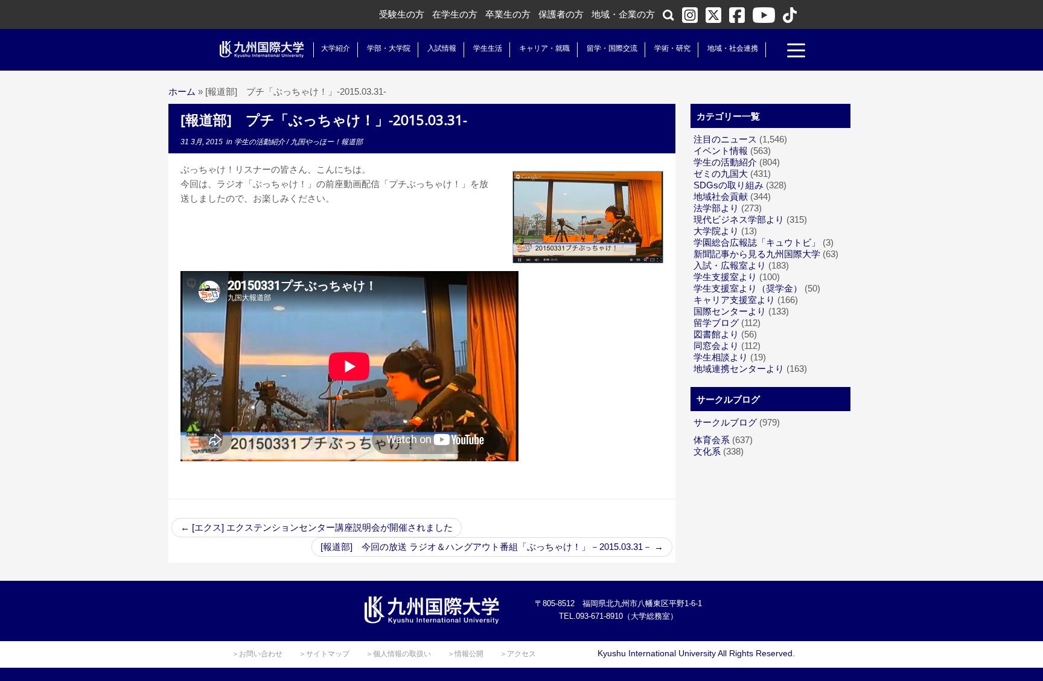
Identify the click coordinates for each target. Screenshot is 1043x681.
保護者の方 (561, 14)
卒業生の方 (508, 14)
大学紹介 (335, 48)
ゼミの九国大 (721, 173)
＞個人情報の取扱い (398, 654)
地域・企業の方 (623, 14)
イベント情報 (721, 150)
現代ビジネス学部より (739, 219)
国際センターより (730, 311)
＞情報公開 (465, 654)
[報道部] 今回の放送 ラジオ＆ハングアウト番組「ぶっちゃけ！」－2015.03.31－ (492, 547)
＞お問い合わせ (257, 654)
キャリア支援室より (734, 300)
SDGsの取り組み (729, 185)
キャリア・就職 (544, 48)
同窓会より (716, 345)
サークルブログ (725, 422)
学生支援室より (725, 277)
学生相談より (721, 357)
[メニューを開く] (796, 52)
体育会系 (712, 440)
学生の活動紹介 (260, 142)
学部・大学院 (388, 48)
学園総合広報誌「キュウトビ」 (757, 242)
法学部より (716, 208)
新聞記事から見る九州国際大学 (757, 254)
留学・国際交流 (612, 48)
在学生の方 (454, 14)
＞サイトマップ (324, 654)
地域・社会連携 (732, 48)
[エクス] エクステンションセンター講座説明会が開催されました (316, 527)
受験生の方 (401, 14)
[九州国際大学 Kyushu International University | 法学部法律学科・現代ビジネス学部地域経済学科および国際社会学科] (262, 49)
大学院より (716, 231)
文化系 (707, 451)
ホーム (182, 91)
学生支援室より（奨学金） (748, 288)
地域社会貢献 (721, 196)
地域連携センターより (739, 368)
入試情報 (441, 48)
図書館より (716, 334)
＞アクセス (518, 654)
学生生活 (487, 48)
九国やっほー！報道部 (326, 142)
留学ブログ (716, 323)
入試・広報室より (730, 265)
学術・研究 (672, 48)
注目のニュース (725, 139)
